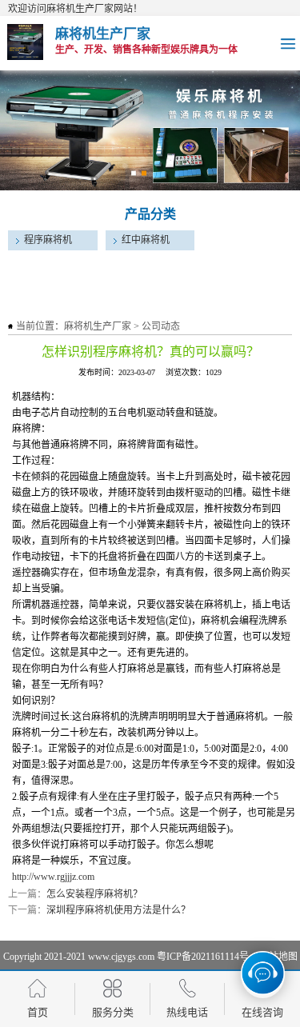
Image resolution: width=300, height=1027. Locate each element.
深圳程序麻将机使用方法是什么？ (118, 910)
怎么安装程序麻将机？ (94, 894)
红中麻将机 (146, 240)
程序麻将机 (48, 240)
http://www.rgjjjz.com (53, 876)
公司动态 (161, 326)
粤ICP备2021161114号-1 (207, 956)
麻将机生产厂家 (97, 326)
